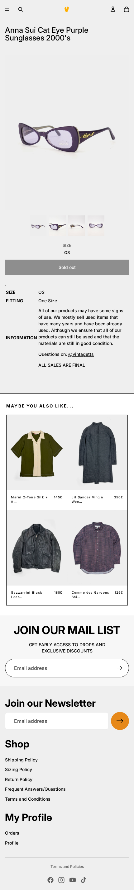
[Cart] (126, 9)
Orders (12, 833)
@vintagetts (81, 354)
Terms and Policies (67, 866)
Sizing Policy (18, 769)
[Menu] (7, 9)
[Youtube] (72, 880)
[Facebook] (50, 880)
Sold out (67, 267)
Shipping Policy (21, 759)
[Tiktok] (83, 880)
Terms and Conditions (27, 799)
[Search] (20, 9)
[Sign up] (119, 668)
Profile (11, 842)
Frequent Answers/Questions (35, 789)
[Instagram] (61, 880)
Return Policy (18, 779)
